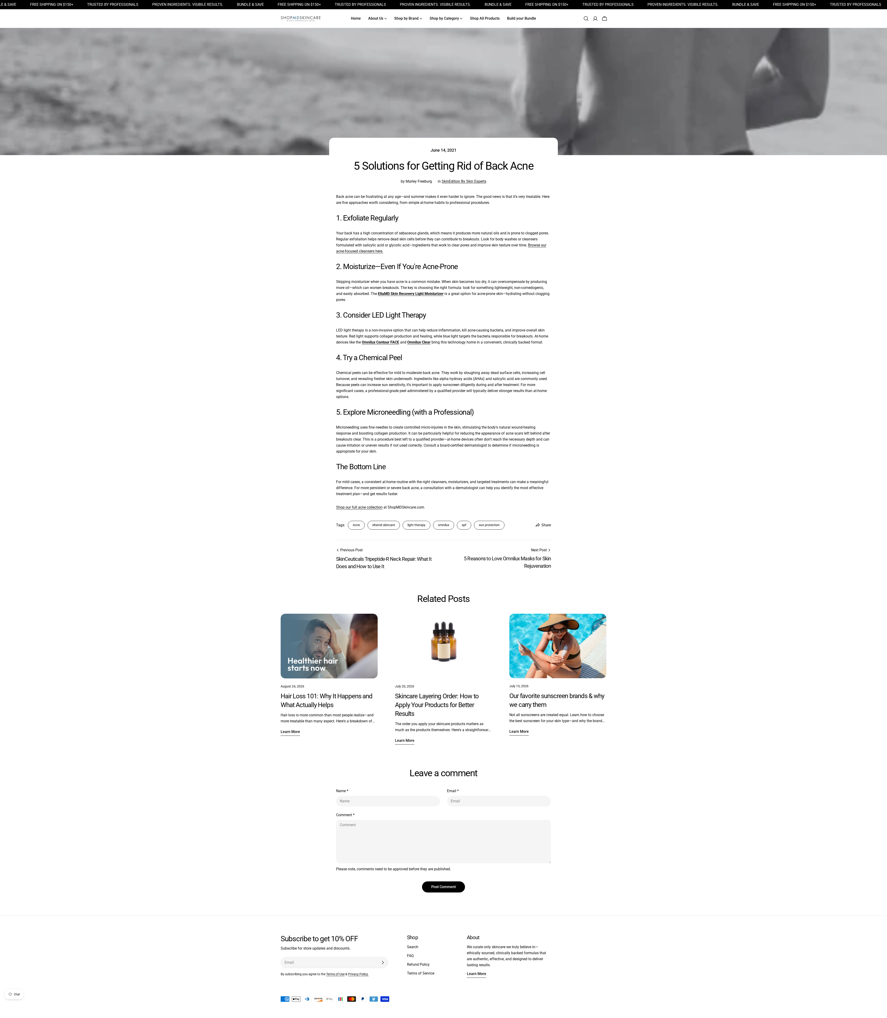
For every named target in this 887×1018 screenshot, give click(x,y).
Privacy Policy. (358, 974)
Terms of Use (335, 974)
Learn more (290, 732)
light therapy (416, 525)
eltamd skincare (383, 525)
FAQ (410, 956)
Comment (345, 815)
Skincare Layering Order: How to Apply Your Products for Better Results (437, 705)
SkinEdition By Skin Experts (464, 181)
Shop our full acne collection (359, 507)
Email (453, 791)
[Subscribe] (383, 962)
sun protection (489, 525)
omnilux (443, 525)
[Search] (586, 18)
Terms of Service (420, 973)
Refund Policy (418, 964)
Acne (356, 525)
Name (342, 791)
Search (412, 947)
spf (464, 525)
